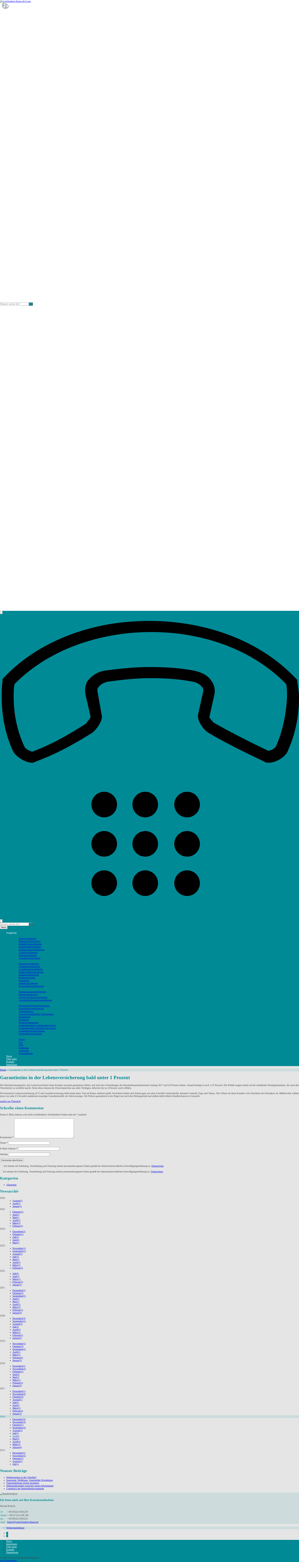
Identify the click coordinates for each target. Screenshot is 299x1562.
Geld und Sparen (20, 1036)
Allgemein (11, 1184)
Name (4, 1142)
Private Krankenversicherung (33, 997)
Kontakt (10, 1061)
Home (3, 1070)
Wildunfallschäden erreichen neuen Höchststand (29, 1485)
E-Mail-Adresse (8, 1148)
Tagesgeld (24, 1050)
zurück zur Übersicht (10, 1101)
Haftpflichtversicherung (30, 944)
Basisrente (24, 1019)
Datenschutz (158, 1166)
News (9, 1056)
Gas (21, 1042)
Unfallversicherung (28, 952)
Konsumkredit (26, 1053)
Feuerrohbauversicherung (31, 986)
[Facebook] (7, 1533)
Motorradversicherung (29, 941)
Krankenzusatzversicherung (32, 991)
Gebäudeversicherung (29, 966)
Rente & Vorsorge (21, 1003)
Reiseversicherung (28, 955)
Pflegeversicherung (28, 994)
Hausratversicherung (29, 963)
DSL (21, 1045)
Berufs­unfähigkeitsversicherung (34, 1005)
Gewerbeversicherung (29, 958)
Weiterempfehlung (15, 1528)
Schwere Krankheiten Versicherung (36, 1014)
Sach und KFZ (19, 935)
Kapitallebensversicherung (32, 1031)
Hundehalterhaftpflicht (30, 947)
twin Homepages (8, 1560)
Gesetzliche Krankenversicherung (35, 1000)
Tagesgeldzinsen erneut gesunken (22, 1483)
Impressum (11, 1064)
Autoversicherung (27, 938)
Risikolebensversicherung (31, 1008)
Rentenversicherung (28, 1022)
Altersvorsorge (26, 1011)
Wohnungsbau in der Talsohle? (21, 1477)
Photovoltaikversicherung (31, 972)
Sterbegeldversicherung (30, 1033)
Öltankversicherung (28, 983)
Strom (22, 1039)
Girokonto (24, 1047)
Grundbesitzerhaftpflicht (31, 969)
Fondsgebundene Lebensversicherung (37, 1025)
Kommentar (7, 1137)
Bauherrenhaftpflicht (29, 975)
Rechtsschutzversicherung (31, 949)
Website (4, 1154)
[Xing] (7, 1536)
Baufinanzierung (27, 977)
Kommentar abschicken (12, 1160)
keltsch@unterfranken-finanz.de (22, 1522)
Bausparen (24, 980)
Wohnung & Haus (21, 961)
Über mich (11, 1059)
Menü (3, 927)
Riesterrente (24, 1017)
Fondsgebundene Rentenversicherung (37, 1028)
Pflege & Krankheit (22, 989)
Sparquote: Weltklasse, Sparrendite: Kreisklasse (29, 1480)
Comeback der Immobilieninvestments (25, 1488)
